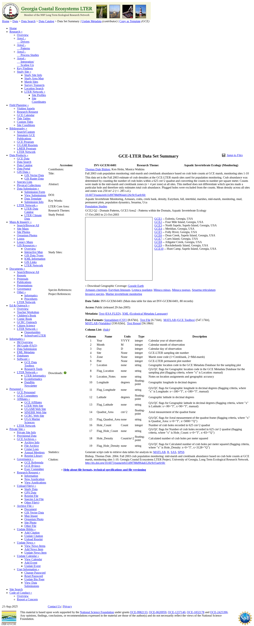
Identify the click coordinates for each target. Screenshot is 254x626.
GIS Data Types (33, 255)
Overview (23, 35)
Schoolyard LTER (35, 335)
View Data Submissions (31, 584)
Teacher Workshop (28, 312)
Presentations (24, 285)
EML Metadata (26, 352)
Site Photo (30, 522)
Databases (23, 355)
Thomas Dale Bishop (97, 169)
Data (15, 21)
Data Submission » (28, 188)
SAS (173, 452)
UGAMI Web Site (35, 409)
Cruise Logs (31, 449)
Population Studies (96, 206)
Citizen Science (26, 325)
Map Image (31, 515)
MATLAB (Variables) (98, 323)
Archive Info (31, 442)
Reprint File (31, 495)
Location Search (34, 88)
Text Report (134, 323)
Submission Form (34, 192)
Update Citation (33, 535)
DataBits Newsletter (30, 384)
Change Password (35, 572)
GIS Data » (23, 171)
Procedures (30, 298)
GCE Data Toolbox (30, 364)
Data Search (28, 21)
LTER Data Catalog (31, 210)
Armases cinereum (96, 289)
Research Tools (33, 369)
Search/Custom (26, 131)
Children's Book (26, 315)
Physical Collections (29, 185)
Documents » (17, 268)
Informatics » (17, 338)
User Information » (28, 569)
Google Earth (136, 285)
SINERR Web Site (35, 412)
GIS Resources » (27, 245)
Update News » (26, 542)
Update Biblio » (26, 529)
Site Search (16, 589)
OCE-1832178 (195, 612)
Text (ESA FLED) (110, 313)
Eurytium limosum (119, 289)
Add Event (30, 562)
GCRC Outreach (27, 322)
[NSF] (245, 624)
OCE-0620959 (157, 612)
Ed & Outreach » (19, 305)
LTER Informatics (35, 375)
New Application (34, 479)
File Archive (31, 445)
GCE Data (23, 158)
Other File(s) (31, 502)
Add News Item (33, 549)
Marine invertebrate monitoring (124, 294)
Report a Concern (27, 599)
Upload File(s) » (26, 485)
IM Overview (25, 342)
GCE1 (158, 218)
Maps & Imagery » (20, 222)
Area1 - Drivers (23, 40)
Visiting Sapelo (26, 108)
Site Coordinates (39, 100)
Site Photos (23, 232)
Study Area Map (34, 78)
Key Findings (25, 68)
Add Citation (32, 532)
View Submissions (35, 195)
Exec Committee (34, 469)
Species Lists (24, 181)
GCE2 (158, 222)
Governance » (25, 459)
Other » (21, 292)
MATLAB (159, 452)
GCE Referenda (33, 462)
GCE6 (158, 235)
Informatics (31, 295)
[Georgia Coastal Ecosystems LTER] (76, 18)
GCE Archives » (26, 439)
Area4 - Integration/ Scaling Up (25, 62)
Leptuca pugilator (142, 289)
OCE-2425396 (219, 612)
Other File (30, 525)
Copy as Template (130, 21)
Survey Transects (34, 85)
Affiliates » (23, 399)
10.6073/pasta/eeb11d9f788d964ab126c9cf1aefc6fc (115, 194)
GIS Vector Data (34, 175)
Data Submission (27, 348)
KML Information (34, 258)
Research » (15, 31)
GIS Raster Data (34, 178)
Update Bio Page (34, 579)
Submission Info (34, 202)
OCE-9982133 (138, 612)
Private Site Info (26, 432)
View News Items (34, 546)
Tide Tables (23, 118)
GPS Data (30, 492)
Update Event (32, 566)
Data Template (32, 198)
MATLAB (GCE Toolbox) (179, 320)
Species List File (34, 499)
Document (30, 509)
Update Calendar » (28, 556)
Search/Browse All (28, 225)
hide (106, 329)
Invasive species (94, 294)
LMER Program (26, 148)
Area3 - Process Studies (28, 53)
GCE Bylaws (32, 465)
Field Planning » (19, 105)
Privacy (67, 606)
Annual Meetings (34, 452)
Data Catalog (46, 21)
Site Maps (23, 228)
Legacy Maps (25, 242)
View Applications (35, 482)
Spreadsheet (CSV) (115, 320)
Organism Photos (27, 235)
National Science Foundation (97, 612)
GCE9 (158, 245)
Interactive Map (33, 252)
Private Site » (17, 429)
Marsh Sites (31, 81)
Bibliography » (18, 128)
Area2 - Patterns (23, 46)
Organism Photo (34, 519)
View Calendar (33, 559)
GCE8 (158, 242)
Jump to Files (235, 155)
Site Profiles (39, 95)
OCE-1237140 (176, 612)
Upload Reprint (33, 539)
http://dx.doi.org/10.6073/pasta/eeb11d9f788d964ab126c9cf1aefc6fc (125, 462)
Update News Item (35, 552)
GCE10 (158, 248)
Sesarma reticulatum (204, 289)
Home (5, 21)
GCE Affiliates (33, 402)
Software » (23, 358)
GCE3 (158, 225)
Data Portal (23, 168)
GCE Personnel (26, 392)
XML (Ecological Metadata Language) (145, 313)
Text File (145, 320)
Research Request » (28, 472)
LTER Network (26, 151)
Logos (20, 238)
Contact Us (54, 606)
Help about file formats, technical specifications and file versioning (104, 469)
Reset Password (33, 576)
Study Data (31, 489)
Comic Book (24, 318)
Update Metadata (91, 21)
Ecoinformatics (33, 379)
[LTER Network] (8, 624)
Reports (21, 275)
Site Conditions (26, 125)
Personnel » (16, 389)
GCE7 (158, 238)
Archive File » (25, 505)
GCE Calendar (25, 115)
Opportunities (32, 332)
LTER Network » (34, 91)
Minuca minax (162, 289)
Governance (24, 288)
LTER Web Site (33, 405)
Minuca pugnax (181, 289)
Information (31, 475)
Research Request (27, 111)
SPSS (181, 452)
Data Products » (18, 155)
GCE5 (158, 232)
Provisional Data (26, 435)
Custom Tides (25, 121)
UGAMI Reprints (27, 145)
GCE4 (158, 228)
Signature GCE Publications (26, 137)
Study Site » (24, 71)
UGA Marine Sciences (32, 420)
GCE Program (25, 141)
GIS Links (30, 262)
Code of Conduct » (20, 592)
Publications (24, 282)
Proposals (22, 278)
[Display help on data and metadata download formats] (65, 373)
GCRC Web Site (34, 415)
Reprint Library (33, 455)
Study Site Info (33, 75)
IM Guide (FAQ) (27, 345)
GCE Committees (27, 395)
